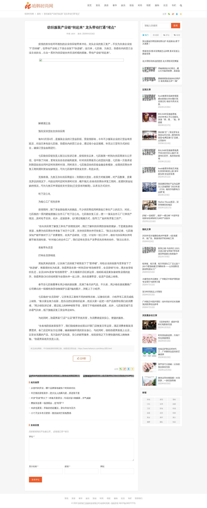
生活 (165, 5)
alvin (73, 34)
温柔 (148, 413)
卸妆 (148, 399)
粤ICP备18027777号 (127, 503)
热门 (146, 35)
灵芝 (161, 413)
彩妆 (132, 5)
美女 (148, 417)
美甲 (161, 417)
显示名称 (33, 466)
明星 (148, 5)
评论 (31, 436)
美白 (174, 417)
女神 (161, 404)
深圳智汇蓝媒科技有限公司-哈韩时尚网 (94, 503)
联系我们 (138, 498)
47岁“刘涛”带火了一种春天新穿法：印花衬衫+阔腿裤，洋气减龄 (61, 398)
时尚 (140, 5)
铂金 (174, 422)
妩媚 (174, 404)
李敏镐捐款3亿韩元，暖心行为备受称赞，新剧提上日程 (169, 71)
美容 (106, 5)
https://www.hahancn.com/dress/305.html (95, 348)
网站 (102, 466)
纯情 (174, 413)
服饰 (157, 5)
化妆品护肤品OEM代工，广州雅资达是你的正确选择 (169, 351)
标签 (178, 35)
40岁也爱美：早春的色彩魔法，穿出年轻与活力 (53, 408)
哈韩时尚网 (29, 14)
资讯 (98, 5)
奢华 (115, 5)
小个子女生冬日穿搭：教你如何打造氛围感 (51, 413)
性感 (174, 408)
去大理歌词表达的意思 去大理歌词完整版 (160, 61)
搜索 (175, 25)
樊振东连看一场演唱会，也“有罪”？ (47, 403)
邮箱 (67, 466)
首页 (89, 5)
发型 (161, 399)
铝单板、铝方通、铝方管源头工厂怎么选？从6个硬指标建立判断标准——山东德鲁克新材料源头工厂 (161, 266)
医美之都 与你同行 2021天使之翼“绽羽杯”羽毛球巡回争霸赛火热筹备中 (169, 251)
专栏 (174, 5)
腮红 (161, 422)
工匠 (148, 408)
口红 (148, 404)
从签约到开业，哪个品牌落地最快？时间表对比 (53, 388)
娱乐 (123, 5)
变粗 (174, 399)
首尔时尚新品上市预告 (152, 291)
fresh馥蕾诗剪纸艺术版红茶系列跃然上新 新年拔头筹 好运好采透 (168, 171)
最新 (157, 35)
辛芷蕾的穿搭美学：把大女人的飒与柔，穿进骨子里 (55, 393)
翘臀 (148, 422)
